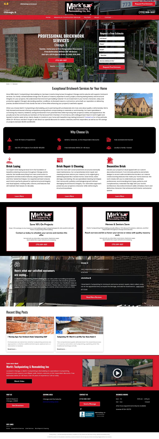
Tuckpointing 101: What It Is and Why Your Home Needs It (76, 337)
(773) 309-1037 (147, 12)
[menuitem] (48, 17)
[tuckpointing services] (30, 325)
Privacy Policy (52, 434)
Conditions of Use (77, 434)
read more (140, 286)
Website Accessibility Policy (103, 434)
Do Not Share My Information (65, 434)
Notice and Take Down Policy (89, 434)
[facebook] (81, 409)
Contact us (89, 117)
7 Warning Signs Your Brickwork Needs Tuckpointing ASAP (27, 337)
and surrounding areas (50, 402)
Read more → (12, 349)
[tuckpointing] (79, 325)
